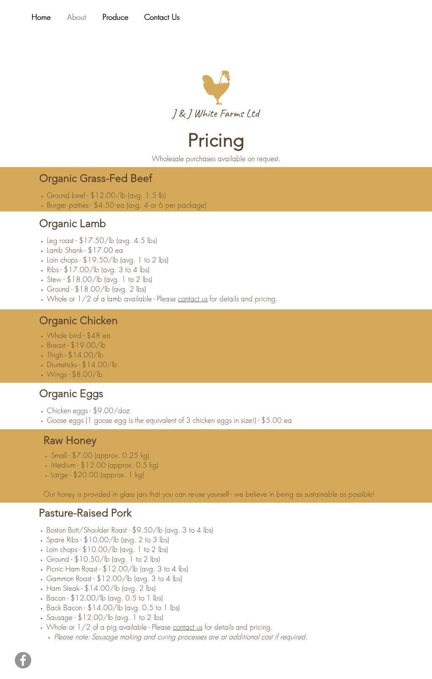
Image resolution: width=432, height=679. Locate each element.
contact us (193, 298)
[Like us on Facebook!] (23, 660)
